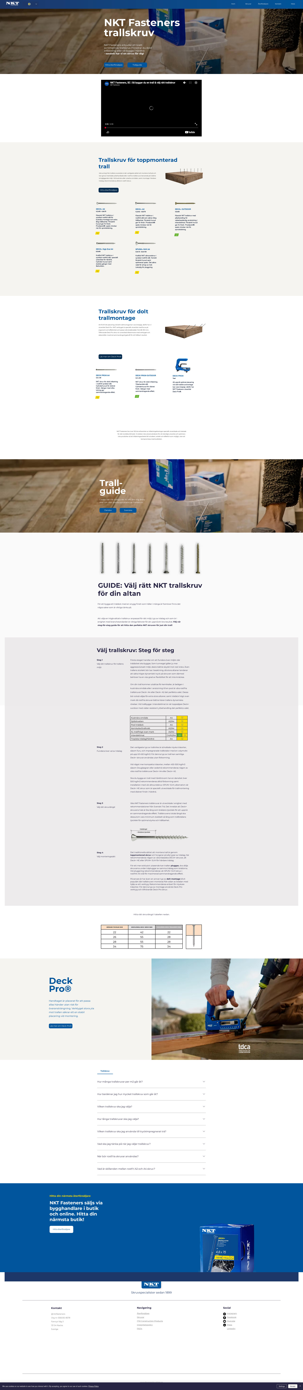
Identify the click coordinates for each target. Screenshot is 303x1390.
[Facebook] (224, 1317)
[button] (248, 4)
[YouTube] (224, 1321)
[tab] (105, 1071)
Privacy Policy (93, 1386)
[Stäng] (300, 1386)
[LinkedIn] (224, 1325)
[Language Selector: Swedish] (30, 4)
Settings (282, 1386)
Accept (292, 1386)
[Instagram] (224, 1314)
